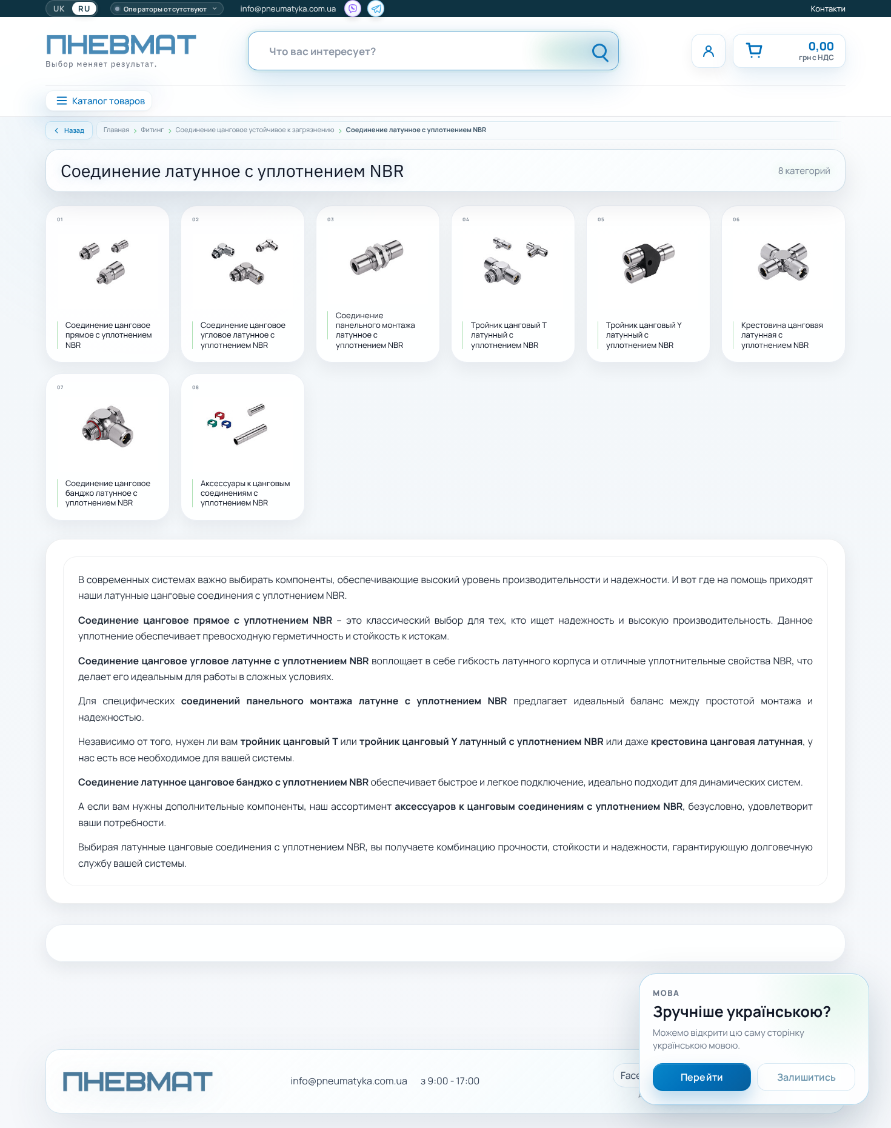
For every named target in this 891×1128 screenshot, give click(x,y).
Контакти (828, 8)
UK (59, 8)
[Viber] (352, 8)
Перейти (702, 1077)
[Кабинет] (709, 51)
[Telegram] (375, 8)
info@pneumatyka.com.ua (288, 8)
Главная (116, 130)
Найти (600, 51)
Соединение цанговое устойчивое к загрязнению (255, 130)
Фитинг (152, 130)
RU (84, 8)
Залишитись (806, 1077)
